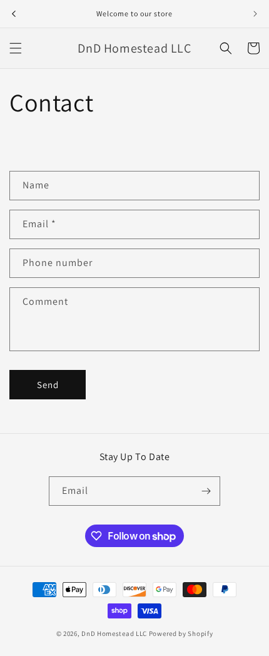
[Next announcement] (255, 14)
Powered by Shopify (181, 633)
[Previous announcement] (14, 14)
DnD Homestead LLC (114, 633)
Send (48, 385)
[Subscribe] (206, 491)
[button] (15, 48)
